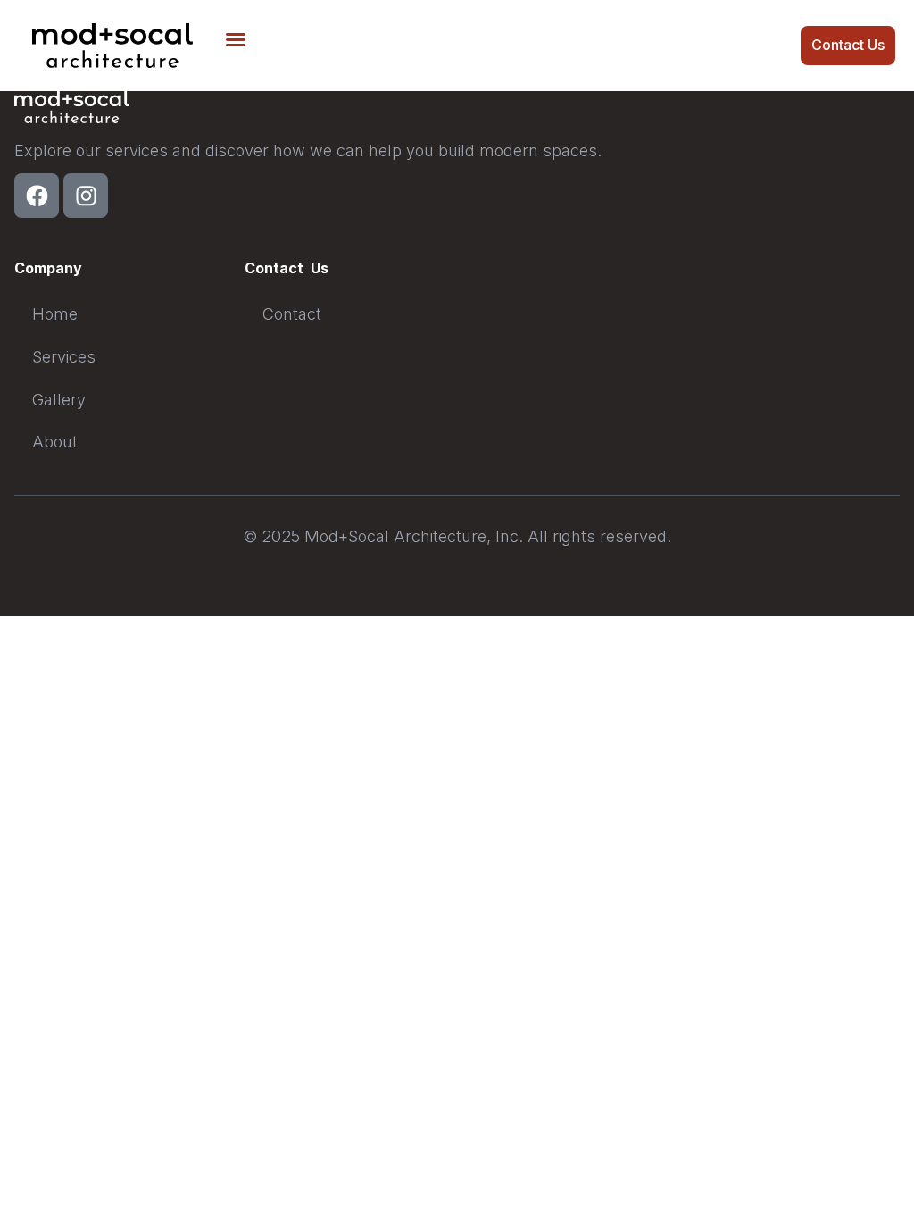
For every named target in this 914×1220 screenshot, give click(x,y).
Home (55, 314)
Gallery (59, 399)
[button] (236, 39)
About (55, 441)
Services (64, 356)
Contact (291, 314)
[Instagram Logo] (85, 195)
